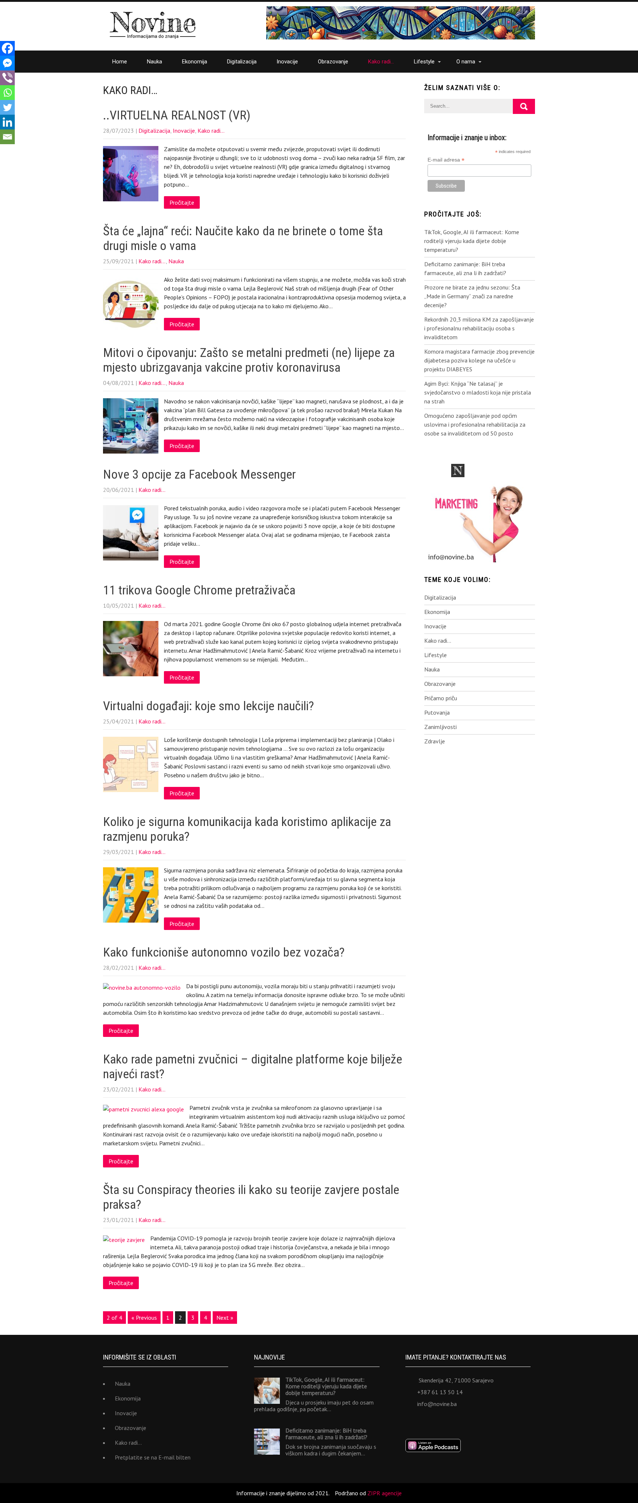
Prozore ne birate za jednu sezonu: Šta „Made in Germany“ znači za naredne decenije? (472, 296)
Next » (224, 1317)
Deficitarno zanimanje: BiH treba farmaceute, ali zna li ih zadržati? (465, 268)
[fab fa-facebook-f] (411, 1421)
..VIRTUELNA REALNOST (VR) (176, 115)
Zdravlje (434, 741)
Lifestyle (424, 61)
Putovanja (437, 712)
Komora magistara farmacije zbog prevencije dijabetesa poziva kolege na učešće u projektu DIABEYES (479, 360)
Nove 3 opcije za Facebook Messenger (199, 474)
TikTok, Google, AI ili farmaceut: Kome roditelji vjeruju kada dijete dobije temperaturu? (471, 240)
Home (119, 61)
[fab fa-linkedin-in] (444, 1421)
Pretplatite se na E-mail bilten (153, 1457)
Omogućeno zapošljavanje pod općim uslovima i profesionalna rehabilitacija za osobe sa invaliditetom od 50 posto (474, 424)
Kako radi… (381, 61)
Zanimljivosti (440, 726)
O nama (465, 61)
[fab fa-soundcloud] (493, 1421)
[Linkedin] (7, 122)
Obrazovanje (333, 61)
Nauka (154, 61)
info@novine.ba (437, 1403)
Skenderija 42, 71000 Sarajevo (456, 1380)
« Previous (144, 1317)
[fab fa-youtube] (476, 1421)
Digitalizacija (242, 61)
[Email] (7, 136)
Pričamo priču (440, 698)
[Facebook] (7, 48)
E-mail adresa (446, 159)
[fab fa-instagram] (460, 1421)
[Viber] (7, 77)
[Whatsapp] (7, 92)
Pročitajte (181, 202)
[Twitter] (7, 107)
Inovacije (287, 61)
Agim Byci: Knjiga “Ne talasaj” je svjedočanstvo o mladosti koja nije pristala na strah (477, 392)
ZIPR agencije (384, 1493)
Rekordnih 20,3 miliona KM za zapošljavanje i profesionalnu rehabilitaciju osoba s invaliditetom (479, 328)
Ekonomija (194, 61)
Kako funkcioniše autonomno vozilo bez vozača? (223, 952)
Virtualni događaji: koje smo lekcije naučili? (208, 705)
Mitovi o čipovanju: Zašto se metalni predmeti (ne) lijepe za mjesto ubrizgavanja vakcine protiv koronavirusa (249, 360)
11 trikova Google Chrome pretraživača (199, 590)
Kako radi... (211, 130)
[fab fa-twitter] (428, 1421)
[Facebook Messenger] (7, 63)
